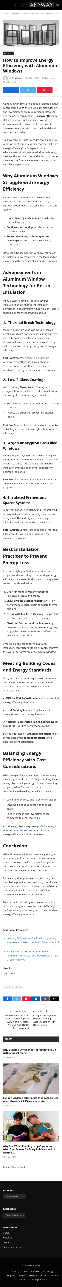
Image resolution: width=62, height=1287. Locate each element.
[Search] (57, 4)
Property (11, 1275)
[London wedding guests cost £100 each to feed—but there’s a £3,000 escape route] (31, 1078)
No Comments (50, 78)
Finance (23, 1271)
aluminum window (13, 987)
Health (43, 1275)
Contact (7, 1242)
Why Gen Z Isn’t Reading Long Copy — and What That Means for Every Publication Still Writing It (29, 1149)
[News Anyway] (32, 5)
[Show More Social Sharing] (56, 90)
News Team (17, 78)
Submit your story (12, 1247)
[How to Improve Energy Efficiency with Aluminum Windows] (31, 33)
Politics (22, 1275)
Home (6, 1232)
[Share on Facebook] (11, 90)
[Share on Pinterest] (45, 90)
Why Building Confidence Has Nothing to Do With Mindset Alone (29, 1051)
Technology (48, 1271)
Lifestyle (8, 53)
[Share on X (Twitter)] (28, 90)
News (14, 1271)
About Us (7, 1237)
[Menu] (5, 4)
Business (35, 1271)
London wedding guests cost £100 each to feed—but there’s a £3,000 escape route (31, 1099)
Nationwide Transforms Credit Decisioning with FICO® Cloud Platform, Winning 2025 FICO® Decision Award (17, 1021)
